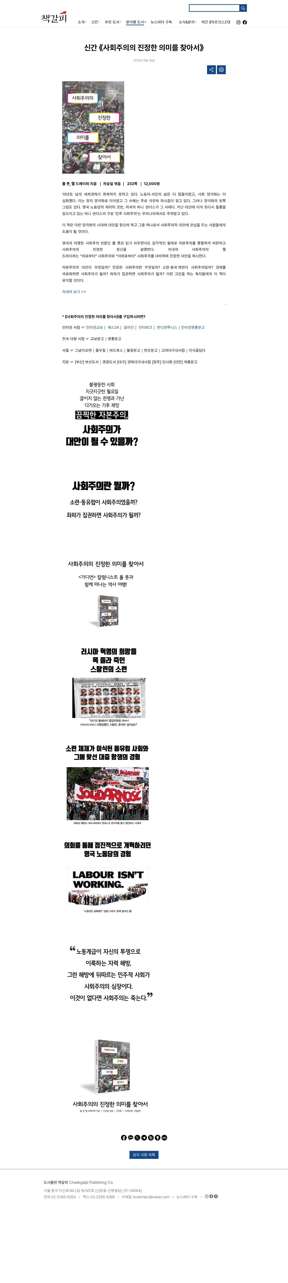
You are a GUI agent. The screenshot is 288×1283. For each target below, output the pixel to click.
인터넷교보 (94, 327)
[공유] (211, 69)
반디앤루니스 (167, 327)
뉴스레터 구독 (187, 1197)
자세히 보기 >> (74, 292)
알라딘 (129, 327)
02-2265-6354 (63, 1197)
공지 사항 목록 (144, 1155)
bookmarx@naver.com (151, 1197)
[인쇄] (221, 69)
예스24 (113, 327)
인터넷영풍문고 (193, 327)
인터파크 (145, 327)
